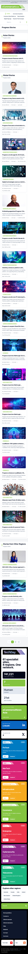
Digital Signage (7, 18)
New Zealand (7, 895)
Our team (5, 932)
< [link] (9, 642)
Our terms (5, 936)
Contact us (6, 916)
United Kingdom (16, 895)
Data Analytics (20, 16)
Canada (12, 892)
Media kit (12, 756)
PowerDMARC (4, 952)
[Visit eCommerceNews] (11, 805)
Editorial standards (8, 922)
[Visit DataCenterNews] (11, 784)
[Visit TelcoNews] (11, 867)
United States (7, 899)
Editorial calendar (7, 919)
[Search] (20, 22)
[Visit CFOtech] (11, 742)
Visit (5, 756)
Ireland (23, 892)
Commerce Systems (18, 13)
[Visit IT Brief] (11, 826)
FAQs (4, 926)
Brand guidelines (7, 912)
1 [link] (12, 642)
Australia (6, 892)
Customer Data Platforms (10, 16)
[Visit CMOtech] (11, 763)
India (18, 892)
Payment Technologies (18, 18)
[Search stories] (26, 906)
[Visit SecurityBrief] (11, 847)
